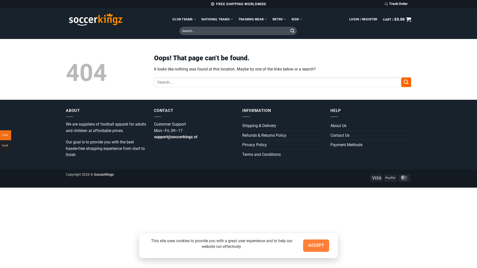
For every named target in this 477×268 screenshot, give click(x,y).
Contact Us (340, 135)
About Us (338, 125)
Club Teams (182, 19)
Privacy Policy (254, 144)
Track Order (398, 4)
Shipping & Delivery (259, 125)
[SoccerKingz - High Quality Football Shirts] (115, 19)
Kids (295, 19)
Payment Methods (346, 144)
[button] (363, 19)
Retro (278, 19)
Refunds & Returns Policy (264, 135)
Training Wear (251, 19)
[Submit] (292, 31)
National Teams (215, 19)
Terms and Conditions (261, 154)
